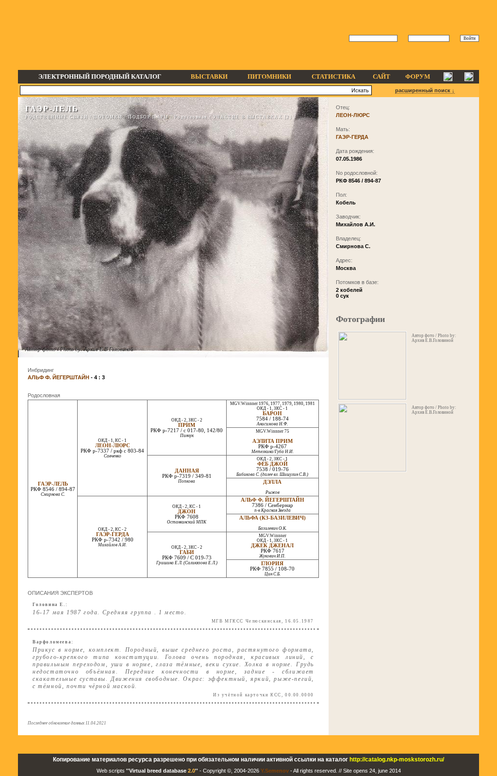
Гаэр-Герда (112, 534)
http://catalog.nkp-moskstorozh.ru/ (396, 759)
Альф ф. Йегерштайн (272, 500)
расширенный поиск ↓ (425, 90)
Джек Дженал (272, 545)
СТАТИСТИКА (333, 76)
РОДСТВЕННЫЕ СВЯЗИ (56, 117)
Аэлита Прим (272, 441)
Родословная (190, 117)
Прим (186, 425)
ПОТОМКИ (108, 117)
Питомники (269, 76)
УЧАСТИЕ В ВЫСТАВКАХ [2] (252, 117)
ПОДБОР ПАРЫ (148, 117)
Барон (272, 413)
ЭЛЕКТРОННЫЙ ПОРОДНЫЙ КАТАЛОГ (99, 76)
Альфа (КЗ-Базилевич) (272, 518)
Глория (272, 563)
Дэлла (272, 482)
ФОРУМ (417, 76)
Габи (187, 552)
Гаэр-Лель (53, 484)
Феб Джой (272, 464)
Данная (187, 470)
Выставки (209, 76)
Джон (187, 511)
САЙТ (381, 76)
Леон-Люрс (112, 445)
